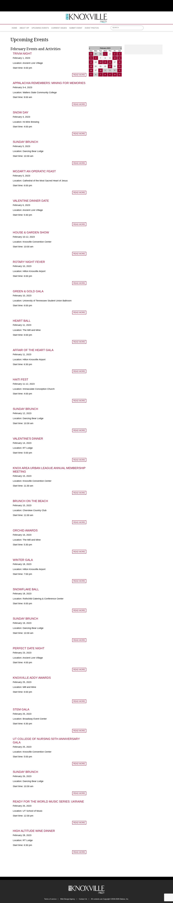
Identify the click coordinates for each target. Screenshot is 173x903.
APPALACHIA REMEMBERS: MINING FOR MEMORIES (49, 83)
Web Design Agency (67, 899)
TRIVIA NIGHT (22, 53)
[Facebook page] (146, 29)
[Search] (141, 28)
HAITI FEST (20, 379)
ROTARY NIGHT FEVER (29, 261)
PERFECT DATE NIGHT (28, 648)
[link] (14, 27)
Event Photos (92, 28)
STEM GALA (21, 709)
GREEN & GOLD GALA (28, 291)
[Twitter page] (151, 29)
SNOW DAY (20, 112)
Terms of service (50, 899)
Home (14, 28)
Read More (79, 75)
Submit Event (75, 28)
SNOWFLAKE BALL (26, 589)
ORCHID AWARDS (25, 530)
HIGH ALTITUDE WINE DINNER (34, 830)
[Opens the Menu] (161, 27)
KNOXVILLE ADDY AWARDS (32, 677)
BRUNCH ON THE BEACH (30, 501)
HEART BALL (22, 320)
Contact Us (83, 899)
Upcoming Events (40, 28)
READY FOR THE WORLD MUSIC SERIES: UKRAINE (48, 801)
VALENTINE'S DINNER (28, 438)
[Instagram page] (156, 29)
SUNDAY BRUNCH (25, 141)
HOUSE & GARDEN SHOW (31, 232)
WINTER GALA (23, 559)
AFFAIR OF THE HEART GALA (33, 350)
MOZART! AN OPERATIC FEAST (34, 171)
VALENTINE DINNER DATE (31, 200)
